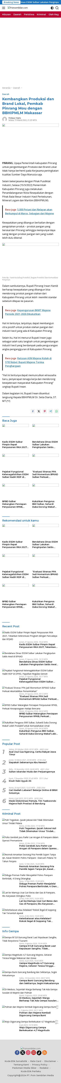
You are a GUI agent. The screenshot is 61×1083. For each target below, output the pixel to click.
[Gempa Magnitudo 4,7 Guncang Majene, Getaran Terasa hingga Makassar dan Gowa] (30, 956)
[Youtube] (33, 1052)
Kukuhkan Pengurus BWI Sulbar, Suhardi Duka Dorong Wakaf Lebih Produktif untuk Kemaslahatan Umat (44, 504)
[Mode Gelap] (52, 8)
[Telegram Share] (50, 411)
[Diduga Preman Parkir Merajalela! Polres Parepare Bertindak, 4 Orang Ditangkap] (30, 877)
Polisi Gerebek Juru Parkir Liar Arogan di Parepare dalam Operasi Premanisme (38, 847)
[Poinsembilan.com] (17, 8)
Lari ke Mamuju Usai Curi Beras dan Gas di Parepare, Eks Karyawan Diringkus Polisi (38, 902)
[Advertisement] (30, 50)
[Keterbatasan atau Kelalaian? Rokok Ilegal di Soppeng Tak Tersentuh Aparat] (30, 911)
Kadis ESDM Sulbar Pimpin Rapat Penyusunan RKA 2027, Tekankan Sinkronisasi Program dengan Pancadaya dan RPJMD (15, 445)
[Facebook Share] (33, 411)
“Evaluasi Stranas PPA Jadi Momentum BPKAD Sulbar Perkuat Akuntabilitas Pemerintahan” (45, 474)
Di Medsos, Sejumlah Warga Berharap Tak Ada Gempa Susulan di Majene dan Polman (38, 999)
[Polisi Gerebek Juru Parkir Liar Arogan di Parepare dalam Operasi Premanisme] (30, 839)
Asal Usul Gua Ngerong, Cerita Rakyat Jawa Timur (32, 753)
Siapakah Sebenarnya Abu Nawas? (28, 762)
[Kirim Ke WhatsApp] (56, 411)
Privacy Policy (39, 1064)
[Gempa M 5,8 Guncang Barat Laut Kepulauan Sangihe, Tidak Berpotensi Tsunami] (30, 939)
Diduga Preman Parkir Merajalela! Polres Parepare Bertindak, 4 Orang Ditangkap (38, 885)
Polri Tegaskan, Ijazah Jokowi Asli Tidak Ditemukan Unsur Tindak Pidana (37, 829)
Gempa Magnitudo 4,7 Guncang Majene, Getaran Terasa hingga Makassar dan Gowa (36, 964)
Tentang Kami (21, 1064)
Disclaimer (50, 1061)
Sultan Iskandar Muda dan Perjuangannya (32, 771)
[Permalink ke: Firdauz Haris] (4, 118)
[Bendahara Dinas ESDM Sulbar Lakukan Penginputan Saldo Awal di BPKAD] (45, 431)
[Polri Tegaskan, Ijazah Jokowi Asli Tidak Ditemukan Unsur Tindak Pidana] (30, 821)
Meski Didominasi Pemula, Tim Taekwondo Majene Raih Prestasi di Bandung (32, 802)
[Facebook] (17, 1052)
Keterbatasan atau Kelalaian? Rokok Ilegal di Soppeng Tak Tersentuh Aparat (35, 919)
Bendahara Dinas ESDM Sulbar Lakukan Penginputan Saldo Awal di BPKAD (45, 445)
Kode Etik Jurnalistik (16, 1061)
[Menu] (4, 7)
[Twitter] (22, 1052)
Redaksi (44, 1068)
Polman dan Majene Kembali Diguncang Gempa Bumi (35, 1014)
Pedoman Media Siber (24, 1068)
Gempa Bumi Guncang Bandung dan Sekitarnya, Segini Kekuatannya (39, 982)
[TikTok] (39, 1052)
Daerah (5, 94)
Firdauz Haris (14, 118)
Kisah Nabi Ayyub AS (20, 781)
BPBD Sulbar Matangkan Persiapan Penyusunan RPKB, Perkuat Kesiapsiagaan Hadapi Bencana (15, 504)
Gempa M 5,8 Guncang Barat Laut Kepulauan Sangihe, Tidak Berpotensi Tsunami (37, 947)
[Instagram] (28, 1052)
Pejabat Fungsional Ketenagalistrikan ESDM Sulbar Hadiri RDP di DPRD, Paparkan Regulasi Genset (15, 474)
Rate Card (35, 1061)
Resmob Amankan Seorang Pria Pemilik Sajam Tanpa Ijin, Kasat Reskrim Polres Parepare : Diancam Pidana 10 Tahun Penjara (38, 867)
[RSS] (44, 1052)
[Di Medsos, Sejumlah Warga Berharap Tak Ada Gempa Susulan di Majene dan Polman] (30, 991)
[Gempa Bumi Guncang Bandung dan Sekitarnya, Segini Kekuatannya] (30, 974)
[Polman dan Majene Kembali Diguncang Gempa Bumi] (29, 1007)
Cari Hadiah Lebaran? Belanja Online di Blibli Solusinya (33, 791)
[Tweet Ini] (39, 411)
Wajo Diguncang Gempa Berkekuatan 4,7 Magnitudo (34, 1029)
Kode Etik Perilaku (31, 1071)
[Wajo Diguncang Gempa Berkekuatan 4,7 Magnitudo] (28, 1021)
